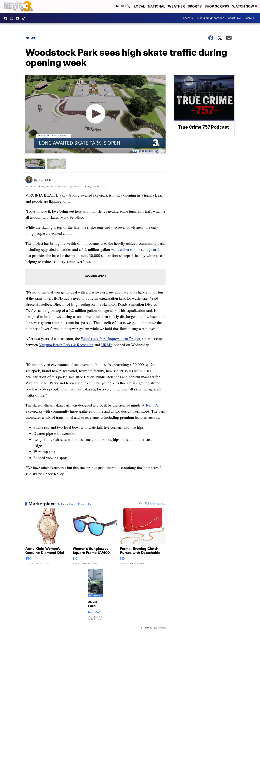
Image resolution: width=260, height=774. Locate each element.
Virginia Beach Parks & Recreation (66, 344)
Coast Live (234, 18)
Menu (121, 6)
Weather (176, 6)
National (156, 6)
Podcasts (187, 18)
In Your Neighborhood (210, 18)
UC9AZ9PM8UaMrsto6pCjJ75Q (19, 18)
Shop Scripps (217, 6)
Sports (195, 6)
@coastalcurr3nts (24, 18)
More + (249, 18)
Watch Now (243, 6)
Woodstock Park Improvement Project (110, 338)
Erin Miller (46, 180)
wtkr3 (12, 18)
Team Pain (153, 405)
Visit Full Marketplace (152, 503)
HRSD (106, 344)
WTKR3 (6, 18)
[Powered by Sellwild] (160, 627)
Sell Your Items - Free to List (74, 504)
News (31, 38)
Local (139, 6)
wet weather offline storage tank (135, 249)
